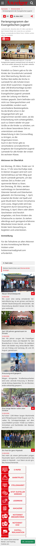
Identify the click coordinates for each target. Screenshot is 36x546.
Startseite (4, 9)
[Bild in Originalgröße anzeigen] (18, 49)
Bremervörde (15, 9)
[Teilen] (31, 16)
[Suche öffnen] (32, 3)
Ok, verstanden (28, 542)
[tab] (5, 38)
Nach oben (8, 263)
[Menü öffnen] (2, 3)
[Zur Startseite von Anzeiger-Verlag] (17, 2)
